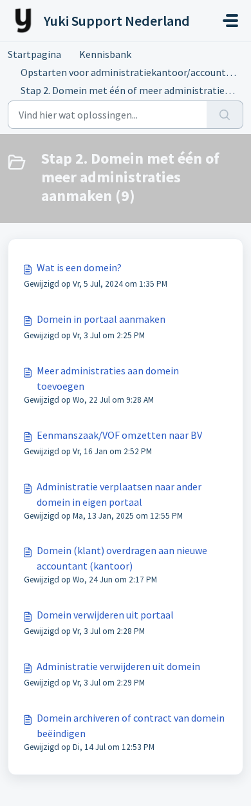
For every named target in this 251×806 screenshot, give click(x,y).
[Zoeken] (225, 115)
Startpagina (34, 54)
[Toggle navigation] (230, 20)
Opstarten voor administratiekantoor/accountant (131, 72)
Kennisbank (105, 54)
